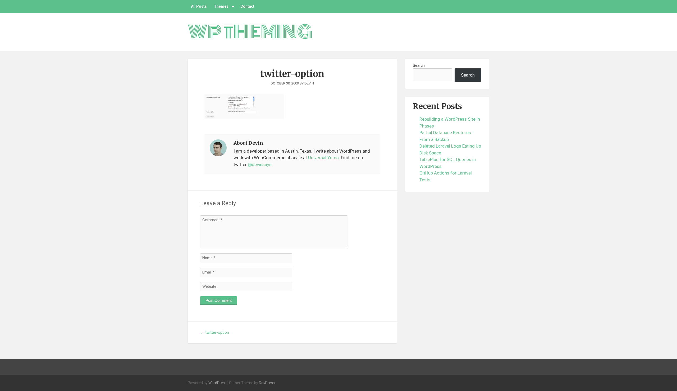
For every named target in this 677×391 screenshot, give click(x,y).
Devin (309, 83)
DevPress (267, 383)
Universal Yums (323, 157)
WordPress (217, 383)
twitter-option (214, 332)
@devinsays (260, 164)
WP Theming (250, 32)
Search (419, 65)
